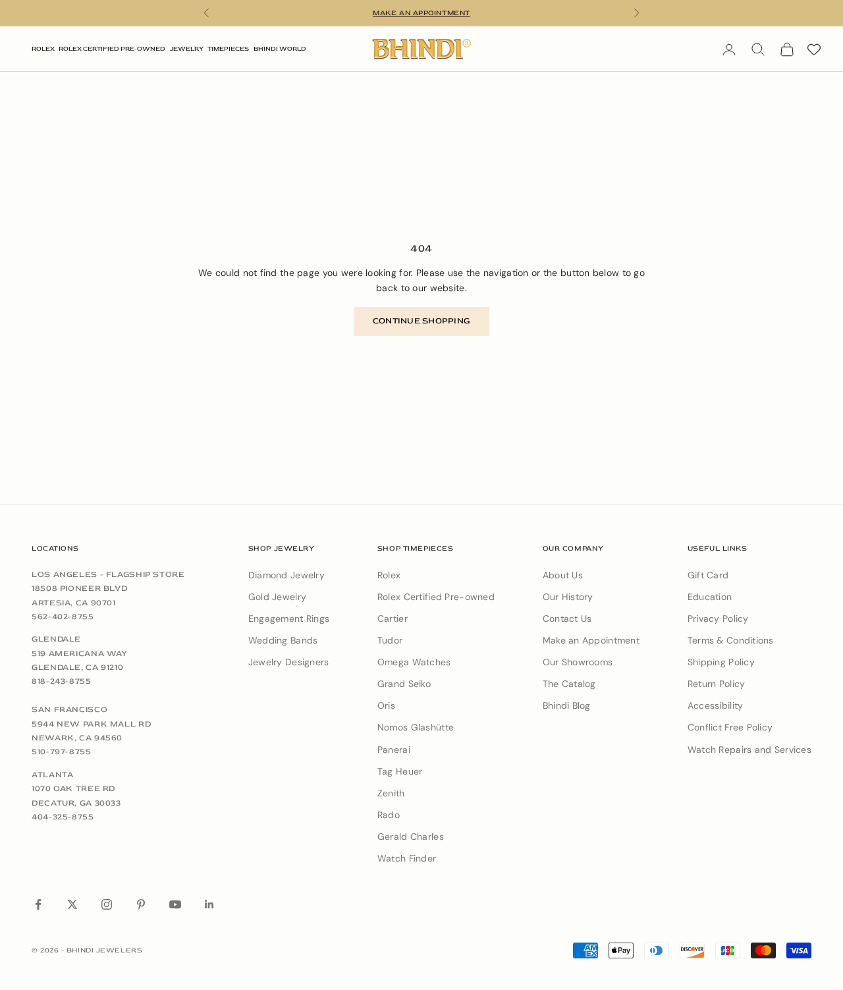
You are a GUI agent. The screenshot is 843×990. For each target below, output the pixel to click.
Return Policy (717, 684)
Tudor (389, 640)
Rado (388, 815)
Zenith (391, 793)
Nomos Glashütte (415, 727)
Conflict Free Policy (730, 727)
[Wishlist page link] (814, 49)
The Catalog (569, 684)
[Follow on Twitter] (72, 904)
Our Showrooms (578, 662)
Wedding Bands (283, 640)
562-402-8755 (63, 616)
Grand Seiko (404, 684)
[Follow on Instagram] (106, 904)
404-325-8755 (63, 816)
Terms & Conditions (731, 640)
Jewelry (187, 49)
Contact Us (567, 618)
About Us (563, 575)
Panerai (393, 750)
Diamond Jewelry (286, 575)
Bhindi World (280, 49)
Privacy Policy (718, 618)
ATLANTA (52, 774)
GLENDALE (56, 639)
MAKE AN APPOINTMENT (421, 13)
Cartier (392, 618)
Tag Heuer (400, 771)
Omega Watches (414, 662)
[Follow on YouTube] (175, 904)
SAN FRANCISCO (69, 709)
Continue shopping (421, 321)
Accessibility (716, 705)
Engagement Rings (288, 618)
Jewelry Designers (288, 662)
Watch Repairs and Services (749, 750)
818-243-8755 (62, 681)
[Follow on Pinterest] (141, 904)
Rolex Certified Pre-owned (436, 597)
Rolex (43, 49)
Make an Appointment (591, 640)
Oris (386, 705)
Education (710, 597)
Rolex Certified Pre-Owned (112, 49)
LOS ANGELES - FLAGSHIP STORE (108, 574)
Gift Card (708, 575)
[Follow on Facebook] (38, 904)
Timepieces (228, 49)
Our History (568, 597)
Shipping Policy (721, 662)
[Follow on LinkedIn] (209, 904)
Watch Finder (406, 858)
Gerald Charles (410, 836)
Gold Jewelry (277, 597)
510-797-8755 (62, 751)
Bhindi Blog (567, 705)
